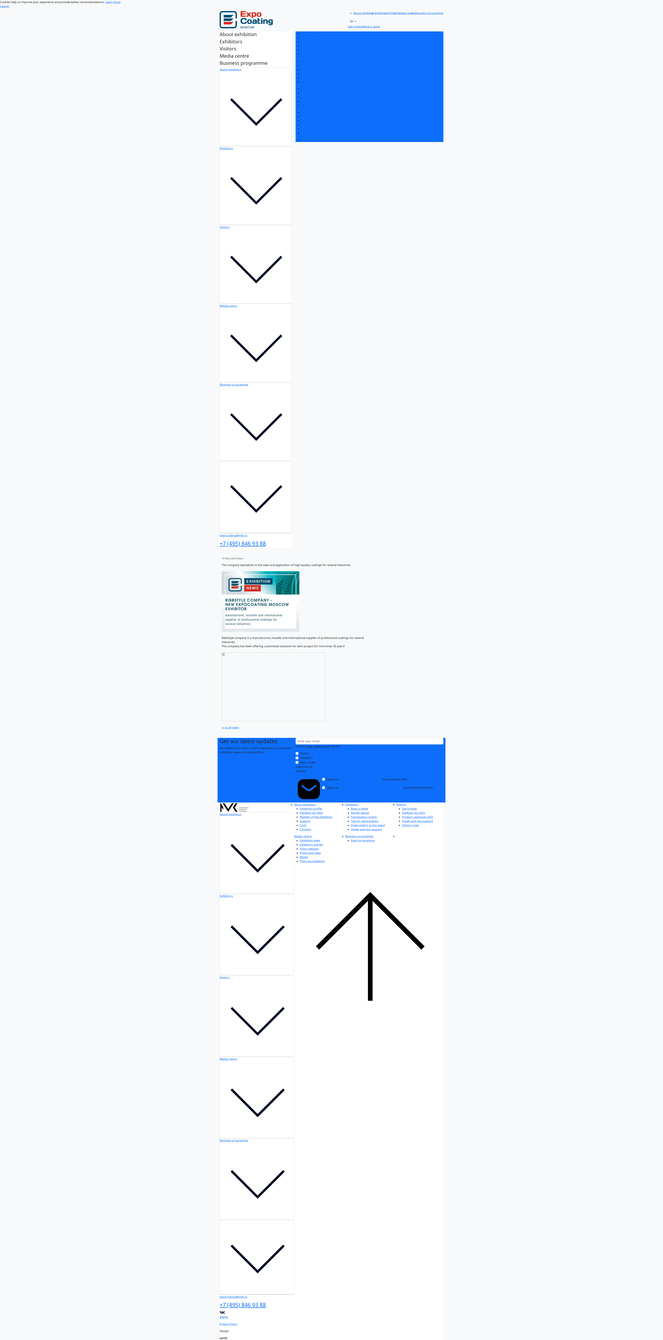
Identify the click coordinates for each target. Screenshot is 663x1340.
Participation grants (314, 69)
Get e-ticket (308, 89)
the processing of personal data (360, 779)
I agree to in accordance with (378, 781)
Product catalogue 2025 (316, 97)
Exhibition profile (312, 33)
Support (306, 46)
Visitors (225, 227)
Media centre (228, 306)
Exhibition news (311, 112)
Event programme (313, 140)
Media (305, 129)
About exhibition (230, 70)
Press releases (310, 120)
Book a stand (309, 61)
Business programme (234, 385)
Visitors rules (309, 105)
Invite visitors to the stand (318, 78)
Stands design (310, 65)
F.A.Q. (304, 50)
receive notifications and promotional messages (371, 788)
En (352, 21)
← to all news (230, 727)
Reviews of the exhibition (317, 42)
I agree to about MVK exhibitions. (380, 788)
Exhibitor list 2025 (312, 38)
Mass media (307, 762)
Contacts (307, 54)
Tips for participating (315, 73)
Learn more (113, 2)
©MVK (224, 1317)
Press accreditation (313, 133)
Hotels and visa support (316, 82)
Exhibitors (226, 148)
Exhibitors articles (312, 116)
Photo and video (312, 125)
